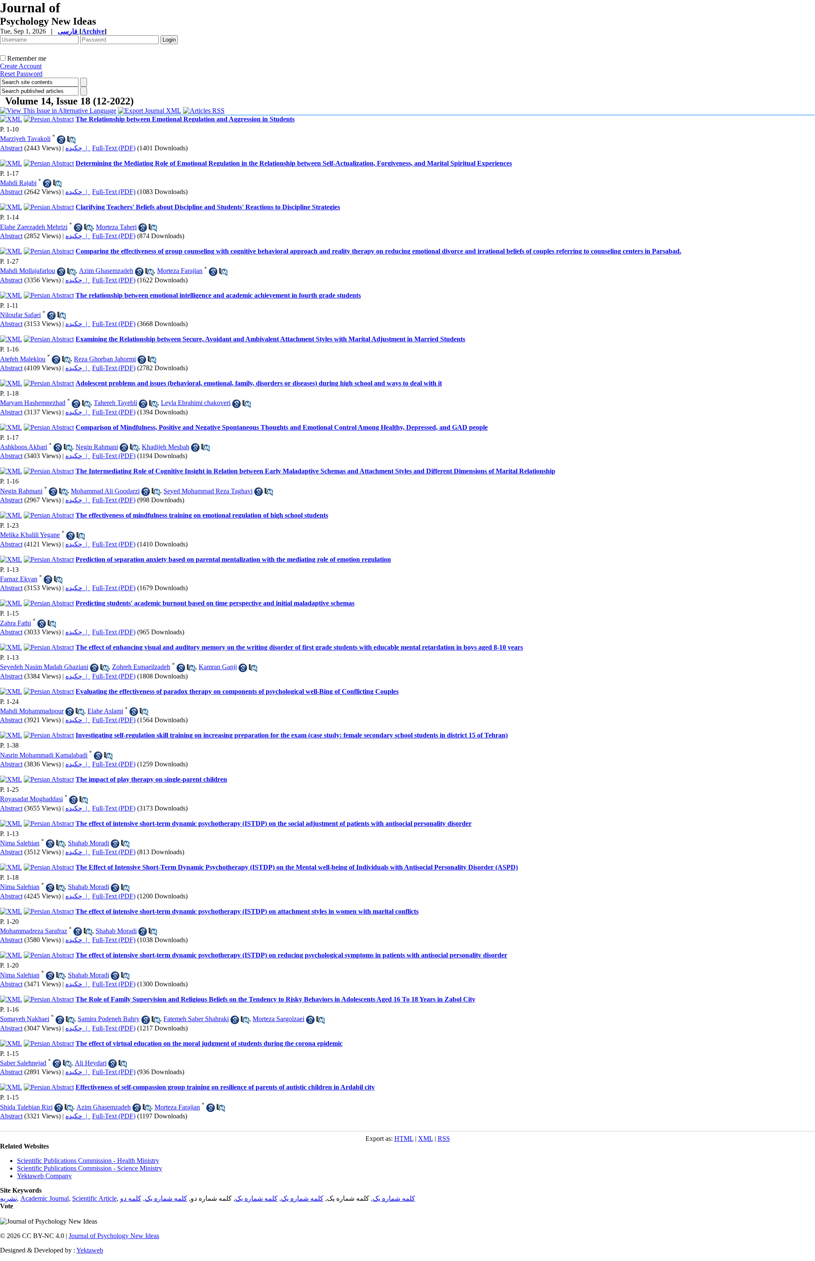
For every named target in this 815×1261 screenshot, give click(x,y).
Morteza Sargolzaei (278, 1018)
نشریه (8, 1198)
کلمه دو (130, 1198)
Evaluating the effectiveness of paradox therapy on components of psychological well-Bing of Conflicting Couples (237, 691)
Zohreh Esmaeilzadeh (141, 666)
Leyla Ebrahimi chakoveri (195, 402)
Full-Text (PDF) (113, 148)
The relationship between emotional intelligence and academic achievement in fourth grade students (218, 295)
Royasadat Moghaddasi (31, 798)
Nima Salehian (19, 843)
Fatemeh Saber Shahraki (196, 1018)
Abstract (11, 148)
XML (425, 1138)
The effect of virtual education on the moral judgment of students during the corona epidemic (209, 1043)
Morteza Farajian (179, 270)
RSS (444, 1138)
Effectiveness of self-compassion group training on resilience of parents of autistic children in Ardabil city (225, 1087)
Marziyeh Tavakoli (25, 138)
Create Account (21, 66)
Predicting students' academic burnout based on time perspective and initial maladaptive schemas (215, 603)
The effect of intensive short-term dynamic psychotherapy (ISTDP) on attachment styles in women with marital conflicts (247, 911)
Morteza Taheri (116, 227)
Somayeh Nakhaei (24, 1018)
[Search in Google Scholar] (61, 139)
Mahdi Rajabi (18, 182)
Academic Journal (44, 1198)
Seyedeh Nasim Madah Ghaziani (44, 666)
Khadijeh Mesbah (165, 446)
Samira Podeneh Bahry (109, 1018)
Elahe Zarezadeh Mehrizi (33, 227)
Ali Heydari (91, 1063)
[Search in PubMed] (71, 139)
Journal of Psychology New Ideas (114, 1235)
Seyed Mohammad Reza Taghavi (208, 491)
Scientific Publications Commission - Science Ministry (89, 1168)
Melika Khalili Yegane (30, 534)
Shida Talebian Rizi (26, 1107)
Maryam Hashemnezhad (32, 402)
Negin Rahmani (97, 446)
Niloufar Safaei (20, 314)
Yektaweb (89, 1250)
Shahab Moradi (88, 843)
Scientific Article (94, 1198)
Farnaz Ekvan (18, 579)
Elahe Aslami (105, 711)
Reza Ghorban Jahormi (105, 359)
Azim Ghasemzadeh (106, 270)
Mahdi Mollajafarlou (27, 270)
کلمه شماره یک (394, 1198)
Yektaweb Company (44, 1175)
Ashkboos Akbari (23, 446)
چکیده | (77, 148)
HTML (403, 1138)
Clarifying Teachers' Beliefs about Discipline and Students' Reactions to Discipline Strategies (208, 207)
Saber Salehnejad (23, 1063)
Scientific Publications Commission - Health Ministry (88, 1160)
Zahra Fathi (15, 623)
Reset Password (21, 73)
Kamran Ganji (218, 666)
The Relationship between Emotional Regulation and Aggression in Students (185, 119)
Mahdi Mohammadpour (32, 711)
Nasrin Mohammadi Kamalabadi (43, 755)
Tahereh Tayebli (115, 402)
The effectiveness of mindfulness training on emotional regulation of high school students (202, 515)
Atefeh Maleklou (22, 359)
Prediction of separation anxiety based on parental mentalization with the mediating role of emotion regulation (233, 559)
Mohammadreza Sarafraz (33, 930)
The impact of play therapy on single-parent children (151, 779)
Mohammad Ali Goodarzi (105, 491)
